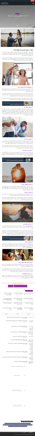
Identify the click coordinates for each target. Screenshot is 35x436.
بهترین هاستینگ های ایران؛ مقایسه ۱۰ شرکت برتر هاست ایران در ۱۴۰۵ (17, 343)
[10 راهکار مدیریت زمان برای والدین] (28, 295)
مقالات (21, 6)
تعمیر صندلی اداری (25, 426)
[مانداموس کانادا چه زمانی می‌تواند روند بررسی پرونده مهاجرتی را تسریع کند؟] (30, 353)
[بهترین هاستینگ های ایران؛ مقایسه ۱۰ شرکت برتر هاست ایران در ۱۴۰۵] (30, 346)
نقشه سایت (20, 434)
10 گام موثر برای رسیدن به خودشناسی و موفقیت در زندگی (7, 299)
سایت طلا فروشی (18, 423)
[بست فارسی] (4, 3)
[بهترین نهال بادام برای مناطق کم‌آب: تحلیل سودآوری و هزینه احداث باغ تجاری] (30, 322)
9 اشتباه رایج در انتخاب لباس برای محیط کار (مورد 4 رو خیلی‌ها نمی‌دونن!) (17, 317)
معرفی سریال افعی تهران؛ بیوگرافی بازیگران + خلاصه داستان (19, 339)
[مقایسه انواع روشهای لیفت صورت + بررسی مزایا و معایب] (30, 328)
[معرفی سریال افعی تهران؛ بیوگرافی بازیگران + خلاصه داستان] (30, 340)
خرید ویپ (11, 423)
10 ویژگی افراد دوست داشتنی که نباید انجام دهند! (17, 308)
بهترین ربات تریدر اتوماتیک (27, 423)
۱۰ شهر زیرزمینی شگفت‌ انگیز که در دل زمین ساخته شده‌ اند (19, 331)
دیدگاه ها (6, 314)
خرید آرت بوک (14, 423)
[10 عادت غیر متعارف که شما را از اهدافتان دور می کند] (17, 295)
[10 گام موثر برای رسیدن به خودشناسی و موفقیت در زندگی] (6, 295)
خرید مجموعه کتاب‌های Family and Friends (8, 424)
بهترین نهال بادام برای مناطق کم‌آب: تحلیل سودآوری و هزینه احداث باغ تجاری (16, 320)
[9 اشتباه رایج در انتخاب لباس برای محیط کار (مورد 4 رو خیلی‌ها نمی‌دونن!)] (30, 318)
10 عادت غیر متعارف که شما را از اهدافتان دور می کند (17, 299)
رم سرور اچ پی (22, 423)
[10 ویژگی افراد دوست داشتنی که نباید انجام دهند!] (17, 304)
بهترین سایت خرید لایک (11, 426)
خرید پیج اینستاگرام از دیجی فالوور (17, 389)
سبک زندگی (17, 6)
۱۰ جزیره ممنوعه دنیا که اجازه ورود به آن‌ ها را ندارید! (20, 336)
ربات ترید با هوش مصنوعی (29, 424)
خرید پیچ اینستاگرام (16, 426)
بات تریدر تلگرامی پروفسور (22, 424)
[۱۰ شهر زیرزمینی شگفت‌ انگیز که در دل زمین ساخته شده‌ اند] (30, 333)
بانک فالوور (21, 426)
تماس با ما (16, 434)
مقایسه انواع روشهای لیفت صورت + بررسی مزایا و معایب (19, 326)
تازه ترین (28, 314)
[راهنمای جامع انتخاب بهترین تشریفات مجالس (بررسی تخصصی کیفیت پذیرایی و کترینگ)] (30, 358)
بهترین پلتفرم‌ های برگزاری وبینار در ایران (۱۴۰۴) (20, 361)
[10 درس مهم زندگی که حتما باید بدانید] (6, 304)
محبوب (17, 314)
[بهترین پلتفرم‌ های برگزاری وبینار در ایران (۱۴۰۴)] (30, 362)
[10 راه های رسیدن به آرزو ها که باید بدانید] (28, 304)
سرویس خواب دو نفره (16, 424)
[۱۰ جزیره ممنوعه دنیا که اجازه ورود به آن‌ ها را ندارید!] (30, 337)
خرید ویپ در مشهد (7, 423)
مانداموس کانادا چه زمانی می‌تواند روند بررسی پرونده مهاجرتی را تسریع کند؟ (16, 351)
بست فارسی (24, 6)
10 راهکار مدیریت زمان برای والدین (28, 298)
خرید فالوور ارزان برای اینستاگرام (17, 404)
